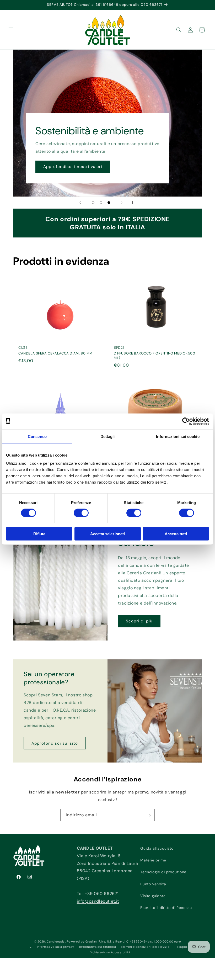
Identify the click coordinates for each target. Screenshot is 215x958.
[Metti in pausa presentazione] (135, 202)
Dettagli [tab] (107, 436)
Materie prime (153, 860)
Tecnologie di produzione (163, 872)
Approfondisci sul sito (54, 743)
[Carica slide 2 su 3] (101, 203)
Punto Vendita (153, 884)
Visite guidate (152, 895)
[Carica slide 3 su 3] (109, 203)
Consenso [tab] (37, 436)
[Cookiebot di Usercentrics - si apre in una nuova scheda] (186, 421)
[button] (11, 30)
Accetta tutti (176, 534)
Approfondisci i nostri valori (72, 167)
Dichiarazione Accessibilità (110, 952)
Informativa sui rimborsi (97, 947)
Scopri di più (139, 621)
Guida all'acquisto (156, 848)
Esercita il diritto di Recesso (166, 907)
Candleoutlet (56, 941)
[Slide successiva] (121, 202)
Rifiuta (39, 534)
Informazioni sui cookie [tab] (177, 436)
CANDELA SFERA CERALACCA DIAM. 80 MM (55, 354)
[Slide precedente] (80, 202)
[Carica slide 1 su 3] (93, 203)
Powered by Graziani (82, 941)
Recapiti (181, 947)
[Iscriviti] (148, 815)
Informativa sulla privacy (55, 947)
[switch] (81, 513)
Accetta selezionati (107, 534)
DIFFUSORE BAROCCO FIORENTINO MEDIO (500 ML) (154, 356)
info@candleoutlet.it (98, 901)
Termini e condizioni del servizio (145, 947)
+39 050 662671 (102, 893)
